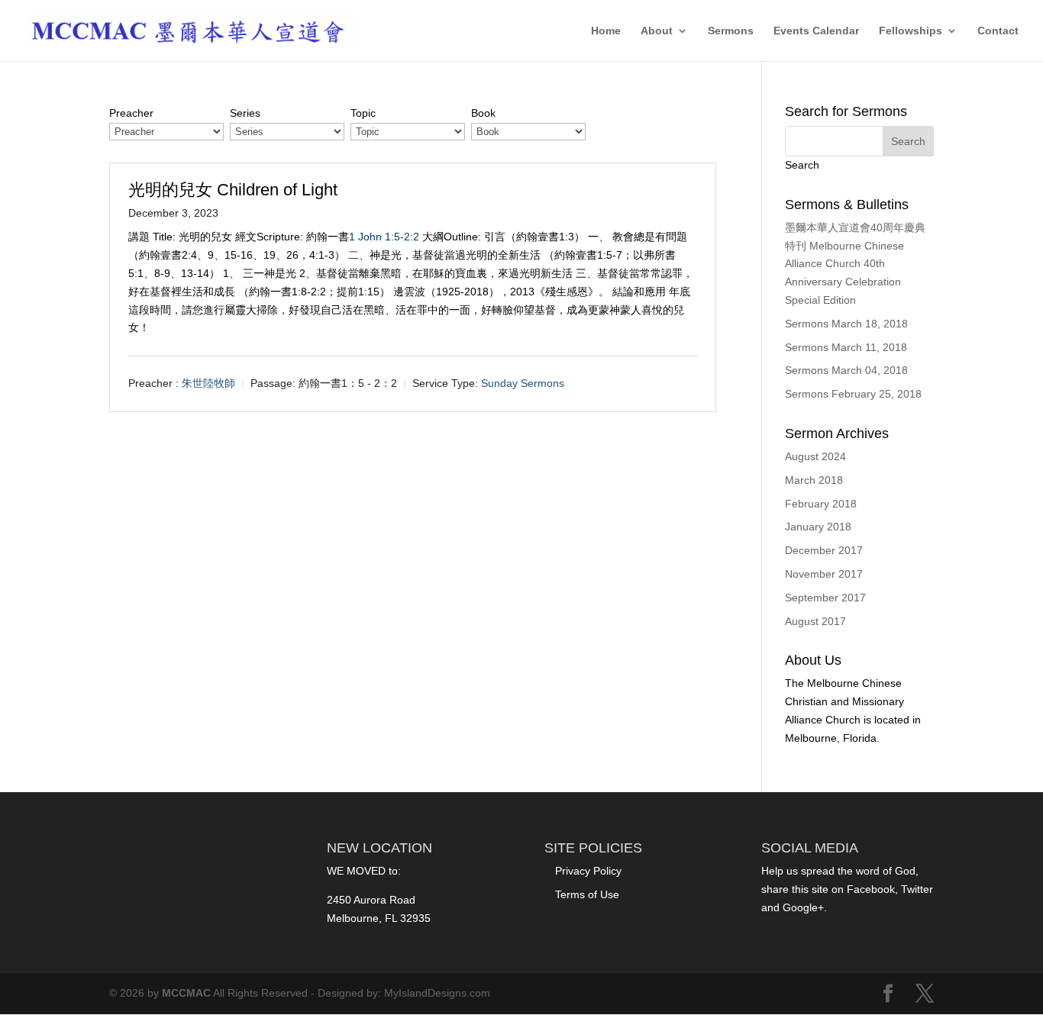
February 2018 (821, 504)
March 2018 (814, 480)
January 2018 (818, 526)
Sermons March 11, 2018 (846, 347)
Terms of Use (587, 894)
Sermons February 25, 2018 (853, 394)
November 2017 (824, 574)
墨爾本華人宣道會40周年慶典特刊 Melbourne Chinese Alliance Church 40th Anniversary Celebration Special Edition (855, 263)
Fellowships (910, 31)
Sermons (731, 31)
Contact (998, 31)
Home (606, 31)
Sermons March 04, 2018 (846, 370)
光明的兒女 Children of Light (232, 189)
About (657, 31)
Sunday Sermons (522, 384)
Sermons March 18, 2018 (846, 323)
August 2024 (815, 456)
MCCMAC (186, 993)
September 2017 (825, 597)
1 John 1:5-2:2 (384, 236)
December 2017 (824, 550)
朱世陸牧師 (208, 384)
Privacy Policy (588, 871)
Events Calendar (816, 31)
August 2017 (815, 621)
